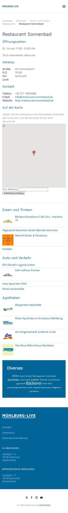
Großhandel (51, 376)
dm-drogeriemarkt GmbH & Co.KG (35, 332)
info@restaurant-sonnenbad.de (34, 97)
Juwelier (35, 379)
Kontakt (6, 427)
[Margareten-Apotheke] (7, 309)
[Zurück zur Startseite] (10, 6)
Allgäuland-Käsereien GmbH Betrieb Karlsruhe (30, 230)
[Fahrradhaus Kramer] (7, 274)
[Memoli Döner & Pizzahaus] (7, 240)
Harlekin (7, 249)
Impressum (8, 432)
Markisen (44, 379)
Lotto (22, 379)
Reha (50, 383)
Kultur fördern (26, 376)
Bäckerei (33, 383)
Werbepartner (39, 376)
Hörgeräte (37, 387)
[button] (64, 6)
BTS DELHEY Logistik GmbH (18, 265)
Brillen (15, 375)
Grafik (29, 387)
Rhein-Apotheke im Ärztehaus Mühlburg (39, 318)
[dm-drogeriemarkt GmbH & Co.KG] (7, 336)
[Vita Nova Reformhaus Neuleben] (7, 349)
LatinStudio (44, 505)
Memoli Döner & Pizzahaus (31, 235)
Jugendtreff (20, 383)
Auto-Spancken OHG (14, 283)
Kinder (27, 379)
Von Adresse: (10, 189)
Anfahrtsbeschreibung (14, 193)
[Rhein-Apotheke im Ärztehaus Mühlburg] (7, 322)
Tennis (44, 383)
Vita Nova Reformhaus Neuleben (34, 345)
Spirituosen (46, 387)
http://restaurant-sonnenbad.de (34, 100)
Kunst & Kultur (54, 379)
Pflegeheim (56, 387)
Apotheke (13, 379)
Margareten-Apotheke (28, 305)
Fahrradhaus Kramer (27, 270)
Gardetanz (34, 391)
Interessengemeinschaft (17, 387)
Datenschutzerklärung (15, 438)
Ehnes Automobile (13, 289)
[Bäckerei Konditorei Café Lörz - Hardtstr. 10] (7, 221)
